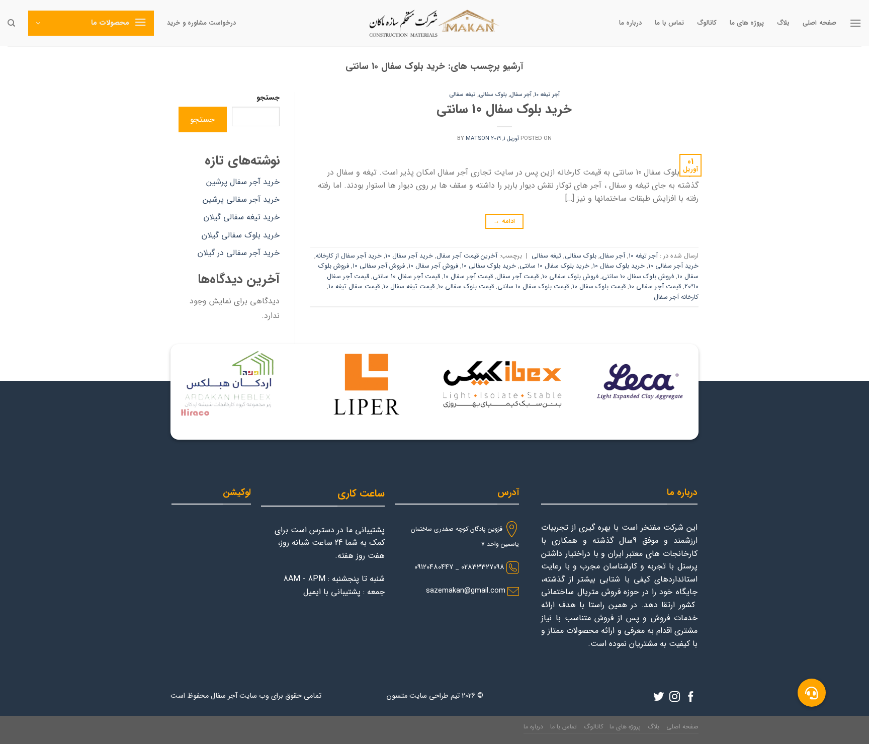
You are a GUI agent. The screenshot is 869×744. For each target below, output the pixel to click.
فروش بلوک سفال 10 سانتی (638, 277)
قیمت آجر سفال (517, 277)
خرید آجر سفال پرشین (243, 182)
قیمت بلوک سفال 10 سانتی (533, 287)
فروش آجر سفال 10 (433, 266)
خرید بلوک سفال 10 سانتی (504, 109)
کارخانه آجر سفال (676, 297)
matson (477, 138)
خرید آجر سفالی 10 (673, 266)
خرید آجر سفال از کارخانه (349, 256)
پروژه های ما (747, 23)
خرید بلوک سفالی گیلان (241, 235)
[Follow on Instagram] (674, 697)
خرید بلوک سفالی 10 (489, 266)
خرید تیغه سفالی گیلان (242, 217)
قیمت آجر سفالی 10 (655, 287)
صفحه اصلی (819, 23)
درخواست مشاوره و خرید (201, 23)
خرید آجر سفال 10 (409, 256)
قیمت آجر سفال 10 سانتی (406, 277)
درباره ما (630, 23)
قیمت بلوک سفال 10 (599, 287)
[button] (812, 693)
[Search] (11, 23)
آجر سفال (521, 94)
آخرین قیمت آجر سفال (467, 256)
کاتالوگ (707, 23)
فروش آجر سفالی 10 (379, 266)
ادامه (504, 221)
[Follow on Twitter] (658, 697)
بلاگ (783, 23)
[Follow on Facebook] (690, 697)
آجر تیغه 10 (547, 94)
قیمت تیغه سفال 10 (408, 287)
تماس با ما (669, 23)
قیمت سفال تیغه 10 (354, 287)
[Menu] (855, 23)
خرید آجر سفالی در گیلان (239, 252)
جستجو (268, 98)
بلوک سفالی (493, 94)
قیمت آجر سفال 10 (468, 277)
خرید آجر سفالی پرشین (241, 199)
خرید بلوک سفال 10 (619, 266)
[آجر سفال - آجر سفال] (434, 23)
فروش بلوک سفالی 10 (570, 277)
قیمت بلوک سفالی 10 (466, 287)
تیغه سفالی (462, 94)
